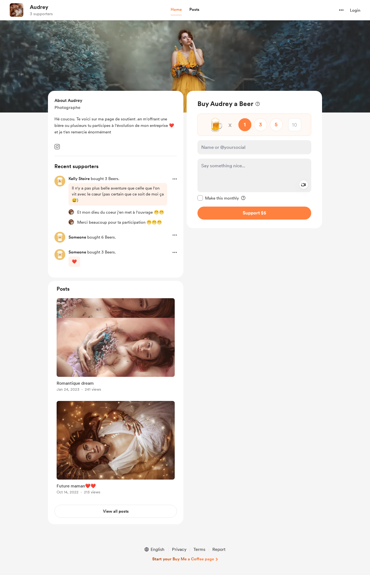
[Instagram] (57, 146)
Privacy (179, 549)
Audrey (39, 7)
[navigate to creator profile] (16, 10)
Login (355, 10)
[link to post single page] (115, 346)
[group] (115, 346)
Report (218, 549)
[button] (176, 9)
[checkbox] (218, 197)
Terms (199, 549)
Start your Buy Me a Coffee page (183, 559)
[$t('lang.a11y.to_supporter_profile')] (71, 212)
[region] (254, 159)
